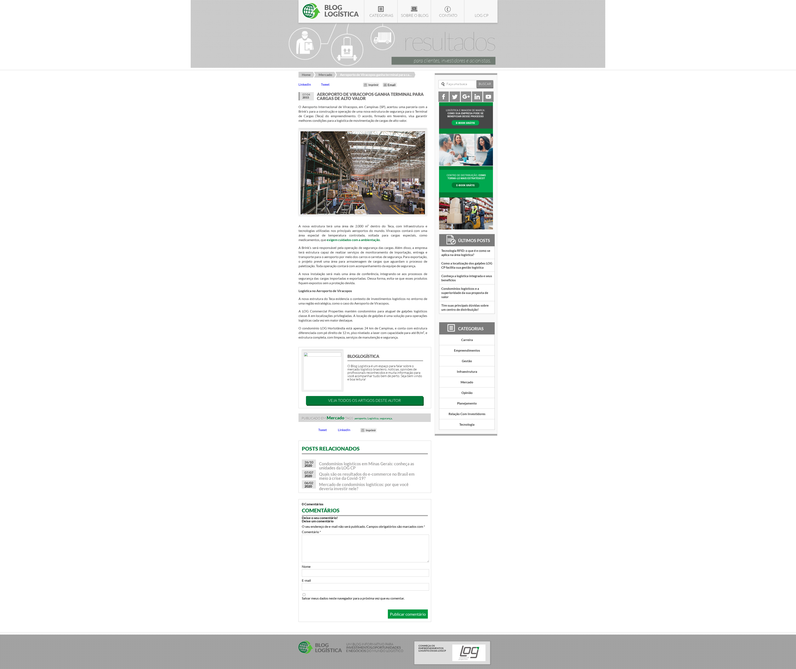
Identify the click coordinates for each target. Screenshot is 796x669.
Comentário (311, 532)
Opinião (467, 393)
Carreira (467, 340)
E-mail (306, 580)
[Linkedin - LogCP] (477, 100)
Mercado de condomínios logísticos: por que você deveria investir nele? (364, 486)
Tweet (325, 84)
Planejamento (467, 403)
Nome (306, 566)
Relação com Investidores (467, 414)
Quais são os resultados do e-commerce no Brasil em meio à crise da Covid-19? (367, 476)
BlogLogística (363, 356)
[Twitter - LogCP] (455, 100)
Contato (448, 15)
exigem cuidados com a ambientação (353, 240)
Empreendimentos (467, 350)
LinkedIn (304, 84)
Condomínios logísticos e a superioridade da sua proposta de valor (464, 293)
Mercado (325, 75)
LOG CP (481, 15)
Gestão (467, 361)
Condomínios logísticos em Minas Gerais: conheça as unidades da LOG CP (366, 465)
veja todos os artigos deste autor (364, 400)
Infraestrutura (467, 371)
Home (306, 75)
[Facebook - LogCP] (443, 100)
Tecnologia (466, 424)
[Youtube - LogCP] (488, 100)
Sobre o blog (414, 15)
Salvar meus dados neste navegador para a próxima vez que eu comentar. (353, 598)
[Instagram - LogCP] (466, 100)
